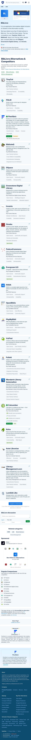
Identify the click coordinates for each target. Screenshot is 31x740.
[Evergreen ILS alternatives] (3, 268)
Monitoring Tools (17, 725)
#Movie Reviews (10, 72)
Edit (3, 44)
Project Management (7, 725)
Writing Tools (22, 723)
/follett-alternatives (6, 355)
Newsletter (4, 711)
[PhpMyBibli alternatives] (3, 320)
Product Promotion (7, 689)
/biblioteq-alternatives (6, 143)
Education (4, 727)
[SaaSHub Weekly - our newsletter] (23, 2)
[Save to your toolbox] (4, 18)
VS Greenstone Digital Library (10, 586)
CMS (8, 532)
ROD (3, 285)
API (3, 691)
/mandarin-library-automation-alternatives (11, 378)
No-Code (6, 719)
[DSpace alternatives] (3, 168)
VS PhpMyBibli (7, 602)
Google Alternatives (21, 703)
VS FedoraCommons (8, 593)
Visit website (9, 423)
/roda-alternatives (5, 283)
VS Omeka (6, 591)
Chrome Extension (6, 703)
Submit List (5, 709)
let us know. (14, 615)
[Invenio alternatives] (3, 207)
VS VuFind (6, 604)
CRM (3, 721)
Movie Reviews (20, 532)
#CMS (3, 72)
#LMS (17, 72)
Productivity (15, 721)
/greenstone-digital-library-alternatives (11, 184)
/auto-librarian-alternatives (8, 447)
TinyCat (14, 35)
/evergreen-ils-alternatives (8, 265)
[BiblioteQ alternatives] (3, 145)
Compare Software (6, 700)
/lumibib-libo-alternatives (7, 491)
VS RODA (5, 597)
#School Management (6, 74)
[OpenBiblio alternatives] (3, 303)
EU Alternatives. (25, 69)
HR (17, 723)
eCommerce (12, 723)
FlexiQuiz (14, 634)
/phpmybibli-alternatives (7, 317)
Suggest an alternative (15, 503)
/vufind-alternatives (6, 336)
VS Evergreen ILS (7, 595)
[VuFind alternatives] (3, 339)
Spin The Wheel (15, 735)
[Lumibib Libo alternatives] (3, 493)
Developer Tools (14, 719)
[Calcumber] (3, 406)
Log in (3, 519)
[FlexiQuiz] (3, 117)
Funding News (5, 707)
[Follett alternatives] (3, 358)
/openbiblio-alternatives (7, 301)
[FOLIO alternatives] (3, 100)
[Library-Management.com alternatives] (3, 467)
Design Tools (22, 719)
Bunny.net (14, 733)
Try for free (9, 136)
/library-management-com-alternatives (11, 465)
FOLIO (20, 35)
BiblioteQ (4, 37)
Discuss (21, 689)
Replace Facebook (20, 700)
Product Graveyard (21, 707)
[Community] (25, 2)
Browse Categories (7, 698)
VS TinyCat (6, 577)
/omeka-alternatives (6, 222)
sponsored (5, 664)
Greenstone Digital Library (9, 41)
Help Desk (8, 721)
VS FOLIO (6, 580)
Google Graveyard (20, 709)
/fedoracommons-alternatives (8, 247)
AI (2, 719)
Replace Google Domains (22, 711)
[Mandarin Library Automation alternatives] (3, 380)
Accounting (5, 723)
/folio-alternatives (5, 98)
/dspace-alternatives (6, 166)
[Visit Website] (29, 99)
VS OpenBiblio (7, 600)
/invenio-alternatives (6, 204)
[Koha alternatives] (3, 430)
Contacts (15, 689)
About (25, 689)
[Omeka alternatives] (3, 225)
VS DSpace (6, 584)
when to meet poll (13, 736)
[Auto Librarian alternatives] (3, 449)
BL (4, 13)
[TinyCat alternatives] (3, 80)
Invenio (24, 41)
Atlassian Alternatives (21, 705)
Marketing (21, 721)
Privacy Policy (12, 731)
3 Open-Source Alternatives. (13, 69)
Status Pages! (5, 705)
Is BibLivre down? (15, 622)
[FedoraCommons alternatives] (3, 250)
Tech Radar (19, 698)
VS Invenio (6, 588)
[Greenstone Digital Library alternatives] (3, 186)
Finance (25, 725)
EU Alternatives (20, 714)
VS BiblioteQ (6, 582)
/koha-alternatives (6, 427)
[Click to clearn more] (15, 658)
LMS (13, 532)
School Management (15, 534)
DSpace (20, 39)
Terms (19, 731)
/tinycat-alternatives (6, 77)
